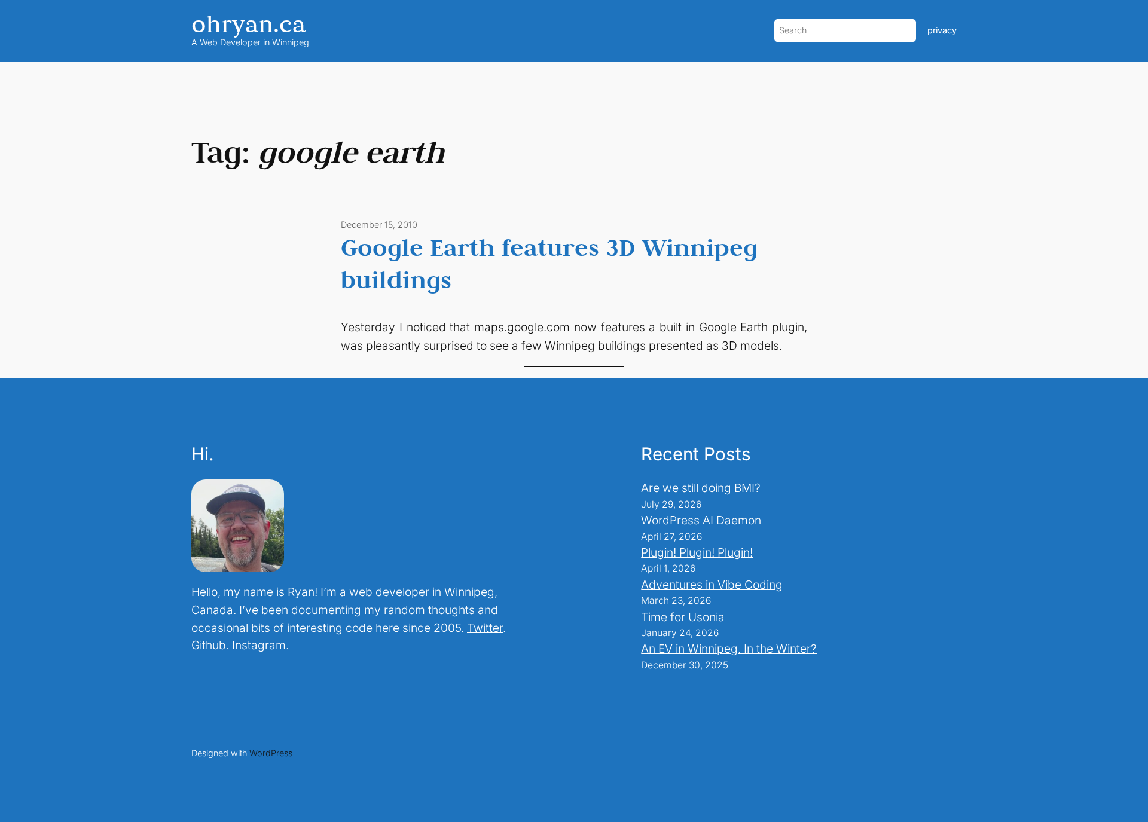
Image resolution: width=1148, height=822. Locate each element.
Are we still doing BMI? (701, 488)
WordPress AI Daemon (701, 520)
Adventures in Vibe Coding (712, 584)
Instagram (259, 645)
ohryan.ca (248, 23)
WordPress (270, 753)
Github (208, 645)
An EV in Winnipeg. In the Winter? (729, 648)
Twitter (485, 628)
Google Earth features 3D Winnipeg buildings (549, 263)
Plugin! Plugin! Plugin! (697, 552)
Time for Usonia (683, 617)
